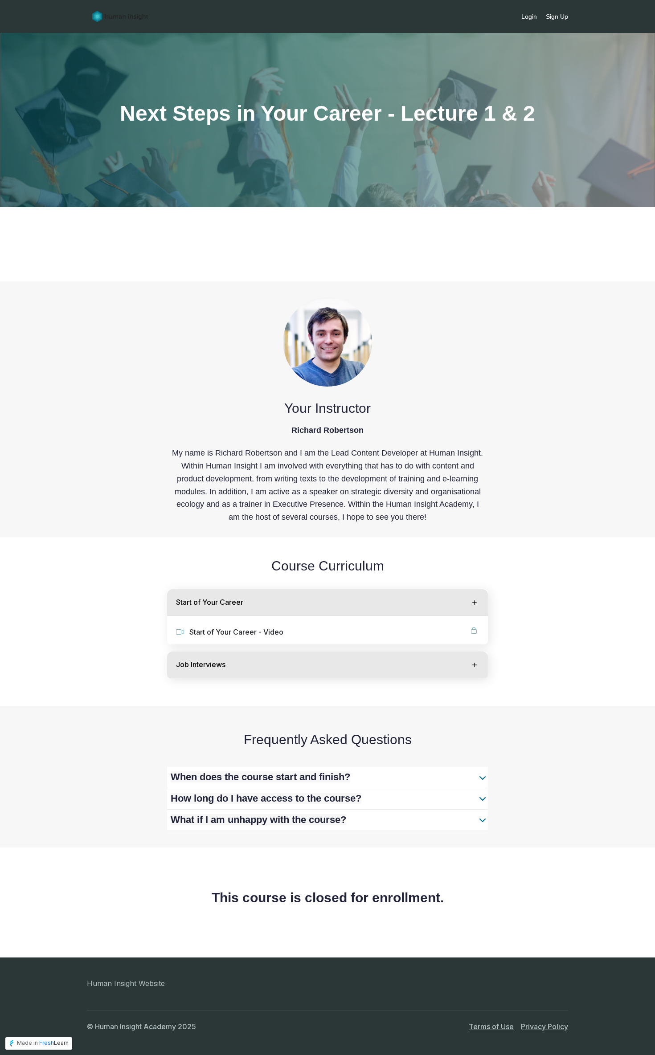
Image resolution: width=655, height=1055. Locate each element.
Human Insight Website (126, 983)
